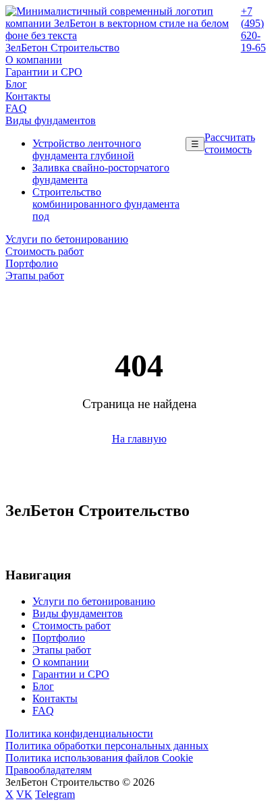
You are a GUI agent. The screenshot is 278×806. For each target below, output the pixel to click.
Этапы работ (34, 275)
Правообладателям (48, 770)
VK (24, 794)
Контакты (28, 96)
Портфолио (31, 263)
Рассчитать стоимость (229, 143)
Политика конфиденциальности (79, 733)
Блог (16, 84)
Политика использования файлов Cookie (99, 758)
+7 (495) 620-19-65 (253, 29)
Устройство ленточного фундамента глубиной (86, 149)
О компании (33, 59)
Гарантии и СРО (43, 72)
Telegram (55, 794)
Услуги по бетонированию (66, 239)
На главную (139, 438)
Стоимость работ (44, 251)
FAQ (16, 108)
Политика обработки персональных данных (106, 745)
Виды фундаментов (50, 120)
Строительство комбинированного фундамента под (105, 204)
